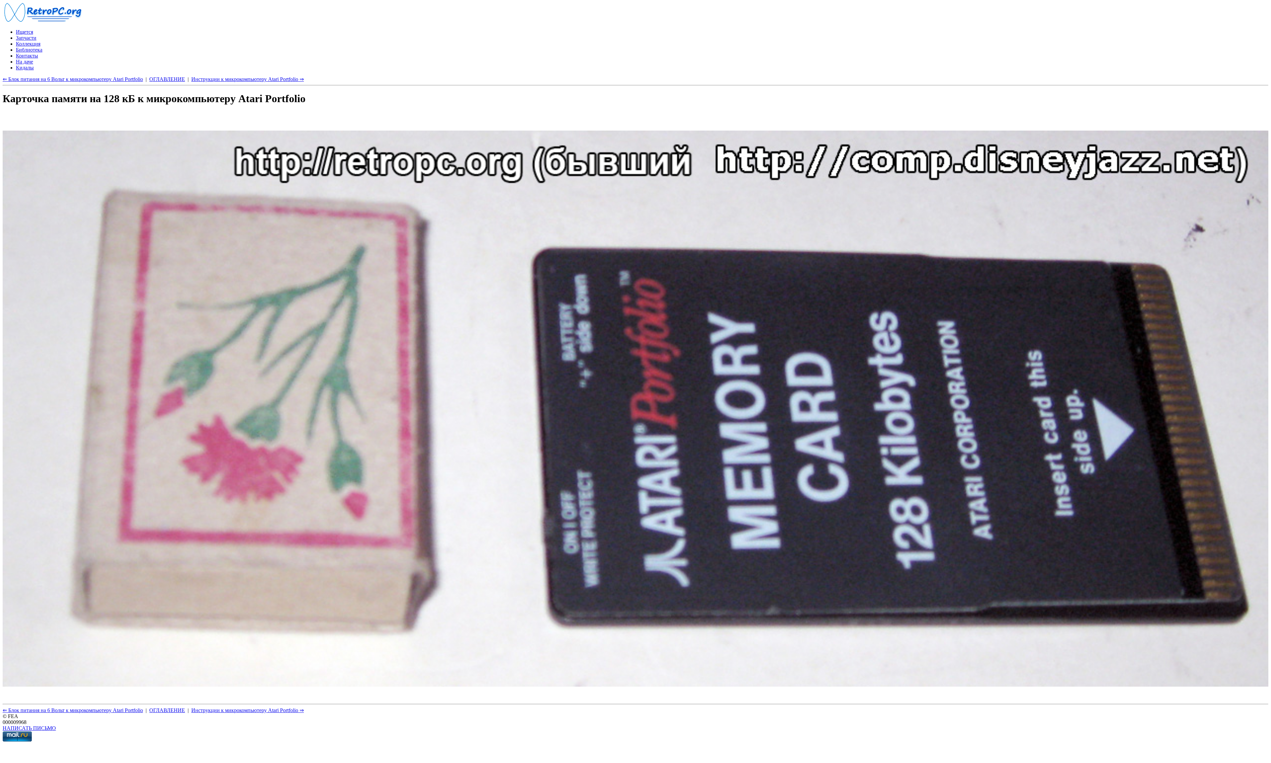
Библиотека (29, 50)
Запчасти (26, 38)
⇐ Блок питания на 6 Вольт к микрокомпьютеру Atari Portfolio (73, 79)
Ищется (24, 32)
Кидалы (25, 67)
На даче (24, 61)
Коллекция (28, 44)
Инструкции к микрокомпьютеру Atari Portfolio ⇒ (247, 79)
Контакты (27, 56)
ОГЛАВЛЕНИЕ (167, 79)
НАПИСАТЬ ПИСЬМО (29, 728)
